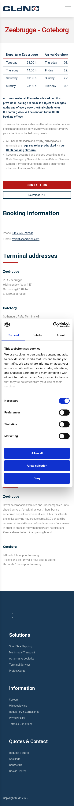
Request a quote (19, 752)
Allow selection (37, 465)
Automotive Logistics (21, 658)
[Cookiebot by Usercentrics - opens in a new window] (53, 324)
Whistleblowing (18, 705)
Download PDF (37, 194)
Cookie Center (17, 771)
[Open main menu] (68, 9)
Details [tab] (37, 335)
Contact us (15, 764)
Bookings (14, 758)
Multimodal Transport (22, 652)
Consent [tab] (13, 335)
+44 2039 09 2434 (22, 232)
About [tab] (61, 335)
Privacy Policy (17, 717)
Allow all (37, 453)
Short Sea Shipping (20, 646)
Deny (37, 478)
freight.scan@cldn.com (25, 239)
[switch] (64, 412)
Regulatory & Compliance (24, 711)
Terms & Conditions (20, 723)
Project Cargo (17, 670)
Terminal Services (20, 664)
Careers (14, 699)
